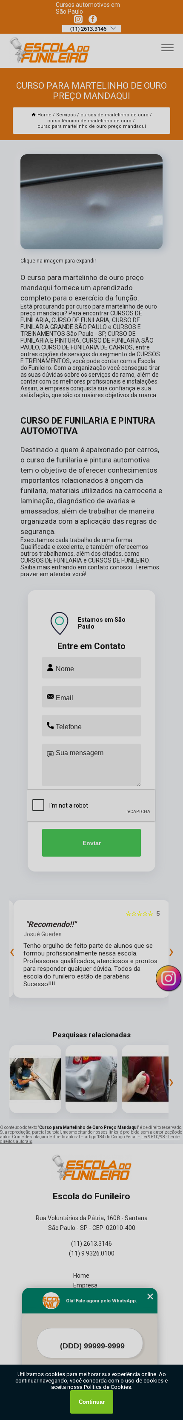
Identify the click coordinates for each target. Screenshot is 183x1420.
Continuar (92, 1402)
